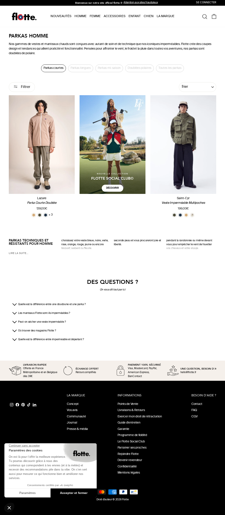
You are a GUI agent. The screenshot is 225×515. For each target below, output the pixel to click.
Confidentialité (127, 466)
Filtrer (25, 87)
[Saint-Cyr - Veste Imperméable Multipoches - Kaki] (174, 215)
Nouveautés (61, 16)
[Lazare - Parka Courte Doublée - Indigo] (46, 215)
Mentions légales (129, 473)
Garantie (123, 429)
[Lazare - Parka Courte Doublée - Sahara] (34, 215)
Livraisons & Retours (131, 410)
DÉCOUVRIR (112, 188)
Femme (95, 16)
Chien (149, 16)
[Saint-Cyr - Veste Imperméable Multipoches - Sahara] (186, 215)
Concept (72, 404)
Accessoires (114, 16)
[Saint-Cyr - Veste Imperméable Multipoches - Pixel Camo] (192, 215)
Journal (72, 423)
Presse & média (77, 429)
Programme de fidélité (132, 435)
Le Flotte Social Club (131, 441)
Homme (80, 16)
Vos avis (72, 410)
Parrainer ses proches (132, 448)
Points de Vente (128, 404)
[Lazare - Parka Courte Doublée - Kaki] (40, 215)
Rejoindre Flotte (128, 454)
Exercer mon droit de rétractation (140, 416)
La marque (165, 16)
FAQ (194, 410)
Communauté (76, 416)
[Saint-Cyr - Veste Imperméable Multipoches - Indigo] (180, 215)
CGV (194, 416)
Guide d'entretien (129, 423)
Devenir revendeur (130, 460)
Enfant (135, 16)
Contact (196, 404)
